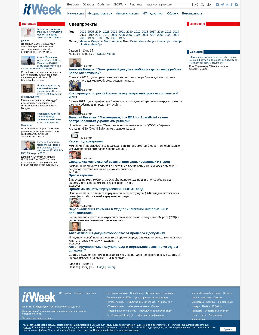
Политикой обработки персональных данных (117, 330)
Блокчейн (169, 293)
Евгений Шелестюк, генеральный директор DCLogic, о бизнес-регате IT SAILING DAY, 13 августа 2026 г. (42, 147)
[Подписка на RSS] (236, 5)
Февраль (97, 41)
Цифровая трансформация (150, 315)
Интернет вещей (115, 302)
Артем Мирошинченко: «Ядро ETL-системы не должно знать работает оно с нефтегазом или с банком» (41, 63)
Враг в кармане (81, 175)
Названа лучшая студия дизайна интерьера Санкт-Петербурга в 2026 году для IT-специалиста (41, 91)
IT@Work (120, 4)
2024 (98, 31)
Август (151, 41)
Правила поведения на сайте (37, 318)
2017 (153, 31)
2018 (145, 31)
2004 (152, 34)
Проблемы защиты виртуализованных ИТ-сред (106, 189)
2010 (106, 34)
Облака (172, 13)
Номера (196, 306)
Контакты (91, 293)
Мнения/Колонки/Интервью (206, 293)
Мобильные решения (138, 306)
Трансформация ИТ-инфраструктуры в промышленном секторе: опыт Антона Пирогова (41, 119)
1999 (91, 38)
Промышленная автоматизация (155, 310)
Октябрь (176, 41)
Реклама (136, 4)
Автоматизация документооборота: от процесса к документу (117, 233)
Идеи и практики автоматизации (151, 297)
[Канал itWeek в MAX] (217, 5)
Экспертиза (198, 302)
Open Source (137, 293)
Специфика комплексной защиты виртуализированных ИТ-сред (119, 161)
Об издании (65, 293)
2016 (160, 31)
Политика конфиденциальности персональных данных (51, 306)
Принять (228, 329)
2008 (121, 34)
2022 (114, 31)
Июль (142, 41)
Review (206, 306)
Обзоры (88, 4)
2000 (83, 38)
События (103, 4)
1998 (98, 38)
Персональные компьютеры (121, 310)
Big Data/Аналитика (117, 293)
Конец (111, 53)
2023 (106, 31)
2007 (129, 34)
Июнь (133, 41)
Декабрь (96, 44)
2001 (176, 34)
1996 (114, 38)
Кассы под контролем (86, 141)
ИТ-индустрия (153, 13)
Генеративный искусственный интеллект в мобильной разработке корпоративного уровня (41, 35)
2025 (91, 31)
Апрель (117, 41)
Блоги (203, 315)
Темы (194, 315)
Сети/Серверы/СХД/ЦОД (120, 315)
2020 (129, 31)
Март (107, 41)
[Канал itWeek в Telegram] (222, 5)
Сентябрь (163, 41)
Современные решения (217, 310)
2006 (137, 34)
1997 (106, 38)
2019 (137, 31)
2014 (176, 31)
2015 (168, 31)
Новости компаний (201, 297)
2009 (114, 34)
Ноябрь (85, 44)
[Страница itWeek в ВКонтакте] (226, 5)
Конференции (225, 302)
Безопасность (192, 13)
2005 (145, 34)
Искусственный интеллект (141, 302)
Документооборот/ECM (119, 297)
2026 (83, 31)
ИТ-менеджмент (115, 306)
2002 (168, 34)
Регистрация (198, 319)
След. (101, 53)
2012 (91, 34)
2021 (122, 31)
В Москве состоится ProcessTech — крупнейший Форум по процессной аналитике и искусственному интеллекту (213, 60)
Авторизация (215, 315)
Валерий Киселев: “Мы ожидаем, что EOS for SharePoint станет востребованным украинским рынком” (118, 119)
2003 (160, 34)
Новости (73, 4)
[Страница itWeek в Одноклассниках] (231, 5)
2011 (98, 34)
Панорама (29, 23)
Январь (85, 41)
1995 (122, 38)
